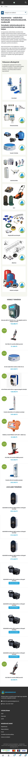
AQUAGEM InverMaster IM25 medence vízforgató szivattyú (14, 532)
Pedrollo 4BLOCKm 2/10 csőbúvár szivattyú (14, 412)
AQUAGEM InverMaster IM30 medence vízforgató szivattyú (14, 508)
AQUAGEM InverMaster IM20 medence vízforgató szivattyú (14, 556)
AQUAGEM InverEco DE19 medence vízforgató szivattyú (14, 580)
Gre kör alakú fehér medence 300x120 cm (14, 366)
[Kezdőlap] (2, 755)
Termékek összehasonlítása (7, 734)
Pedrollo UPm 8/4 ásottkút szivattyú (14, 480)
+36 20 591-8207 (9, 703)
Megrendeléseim (5, 729)
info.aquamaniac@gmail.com (12, 701)
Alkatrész (14, 262)
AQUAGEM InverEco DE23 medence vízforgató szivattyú (14, 629)
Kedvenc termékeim (5, 737)
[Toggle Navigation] (2, 2)
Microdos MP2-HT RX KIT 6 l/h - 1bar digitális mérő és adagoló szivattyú (14, 321)
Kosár (2, 731)
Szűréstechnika (14, 180)
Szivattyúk (14, 98)
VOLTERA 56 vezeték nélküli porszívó (14, 677)
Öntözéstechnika (14, 125)
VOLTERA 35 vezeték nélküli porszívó (14, 344)
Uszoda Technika (14, 153)
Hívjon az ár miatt (14, 583)
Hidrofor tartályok (14, 290)
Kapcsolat (3, 716)
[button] (25, 2)
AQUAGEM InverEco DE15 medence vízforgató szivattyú (14, 653)
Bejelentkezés (4, 726)
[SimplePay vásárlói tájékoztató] (14, 750)
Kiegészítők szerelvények (14, 235)
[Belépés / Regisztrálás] (8, 755)
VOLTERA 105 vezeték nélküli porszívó (14, 457)
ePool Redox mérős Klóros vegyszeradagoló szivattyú (14, 389)
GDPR (2, 718)
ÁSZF (2, 713)
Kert (14, 208)
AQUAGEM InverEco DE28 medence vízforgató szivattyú (14, 604)
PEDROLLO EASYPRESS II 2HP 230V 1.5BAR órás (14, 434)
